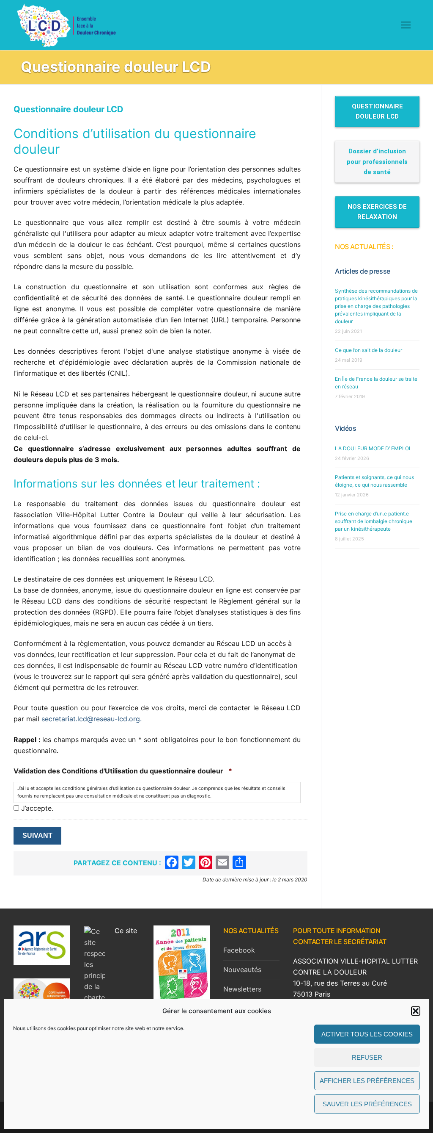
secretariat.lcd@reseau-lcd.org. (91, 719)
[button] (415, 1011)
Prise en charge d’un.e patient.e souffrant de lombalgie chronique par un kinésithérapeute (373, 521)
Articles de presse (362, 271)
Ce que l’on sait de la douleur (368, 350)
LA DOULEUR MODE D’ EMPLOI (372, 448)
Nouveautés (242, 969)
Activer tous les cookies (367, 1034)
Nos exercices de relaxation (377, 212)
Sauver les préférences (367, 1104)
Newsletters (242, 989)
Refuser (367, 1057)
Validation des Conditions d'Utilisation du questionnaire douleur (123, 771)
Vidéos (345, 428)
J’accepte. (37, 808)
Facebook (239, 950)
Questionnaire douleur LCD (377, 111)
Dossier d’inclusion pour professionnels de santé (377, 161)
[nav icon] (405, 25)
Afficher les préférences (367, 1080)
